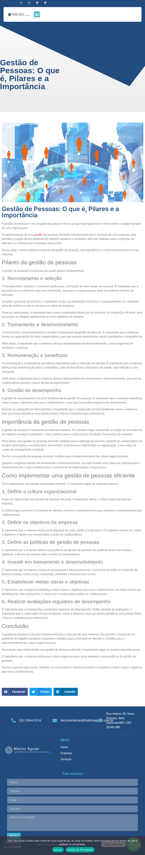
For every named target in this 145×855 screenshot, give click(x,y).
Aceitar (58, 849)
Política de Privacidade (80, 849)
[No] (139, 845)
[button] (37, 14)
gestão (38, 234)
